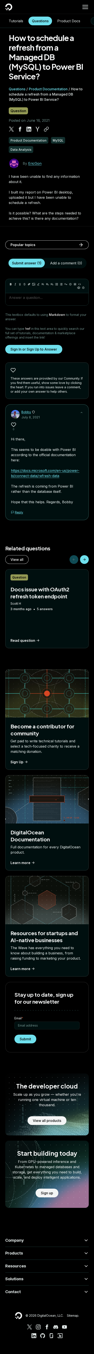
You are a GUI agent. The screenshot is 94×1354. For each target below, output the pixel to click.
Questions (40, 21)
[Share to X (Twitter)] (11, 129)
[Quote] (66, 284)
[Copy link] (46, 129)
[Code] (79, 284)
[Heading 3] (52, 284)
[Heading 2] (47, 284)
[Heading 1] (43, 284)
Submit (25, 1039)
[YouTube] (64, 1327)
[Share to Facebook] (20, 129)
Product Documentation (48, 89)
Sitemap (72, 1315)
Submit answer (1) (26, 263)
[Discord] (55, 1327)
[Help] (83, 287)
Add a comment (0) (66, 263)
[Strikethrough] (24, 284)
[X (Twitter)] (29, 1327)
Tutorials (16, 21)
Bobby (26, 412)
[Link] (29, 284)
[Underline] (20, 284)
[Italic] (15, 284)
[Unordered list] (56, 284)
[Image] (33, 284)
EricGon (35, 163)
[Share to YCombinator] (37, 129)
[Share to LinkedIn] (28, 129)
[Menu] (85, 6)
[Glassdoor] (51, 1335)
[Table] (75, 284)
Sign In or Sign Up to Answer (33, 349)
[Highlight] (38, 284)
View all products (47, 1120)
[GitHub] (42, 1335)
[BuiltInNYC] (60, 1335)
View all (16, 559)
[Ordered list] (61, 284)
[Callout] (70, 284)
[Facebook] (47, 1327)
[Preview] (78, 287)
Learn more (20, 863)
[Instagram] (38, 1327)
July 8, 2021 (30, 417)
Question (18, 111)
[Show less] (81, 412)
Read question (22, 640)
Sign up (47, 1193)
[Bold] (10, 284)
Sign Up (16, 762)
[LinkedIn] (34, 1335)
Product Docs (68, 21)
